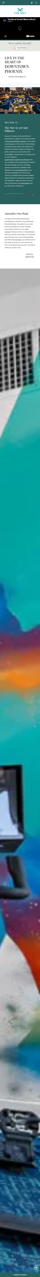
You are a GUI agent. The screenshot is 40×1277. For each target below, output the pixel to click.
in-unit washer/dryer (20, 170)
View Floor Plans (30, 193)
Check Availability (17, 77)
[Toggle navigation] (3, 2)
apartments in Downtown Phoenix (17, 160)
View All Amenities (29, 255)
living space (25, 183)
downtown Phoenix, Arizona (16, 141)
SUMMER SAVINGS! (20, 1275)
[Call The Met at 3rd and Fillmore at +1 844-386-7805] (36, 2)
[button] (32, 2)
